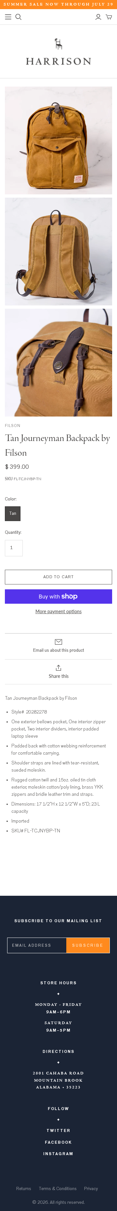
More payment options (58, 611)
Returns (23, 1188)
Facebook (58, 1142)
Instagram (58, 1154)
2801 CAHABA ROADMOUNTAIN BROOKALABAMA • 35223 (58, 1080)
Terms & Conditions (58, 1188)
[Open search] (18, 17)
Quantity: (13, 532)
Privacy (91, 1188)
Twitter (58, 1131)
